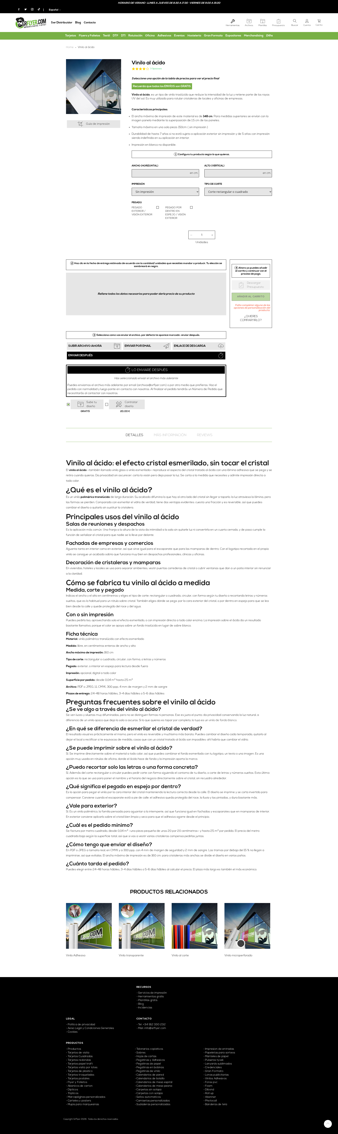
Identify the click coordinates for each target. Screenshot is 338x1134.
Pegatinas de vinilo (148, 1071)
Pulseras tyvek (214, 1060)
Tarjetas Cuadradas (80, 1056)
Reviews (204, 435)
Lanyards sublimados (218, 1064)
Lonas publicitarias (217, 1075)
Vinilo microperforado (238, 955)
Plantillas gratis (147, 1000)
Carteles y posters (80, 1101)
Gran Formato (214, 1071)
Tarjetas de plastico (80, 1071)
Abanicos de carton (80, 1086)
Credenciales (213, 1067)
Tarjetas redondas (79, 1060)
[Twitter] (24, 9)
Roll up (209, 1093)
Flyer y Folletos (77, 1082)
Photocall (211, 1101)
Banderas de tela (216, 1104)
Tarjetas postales (78, 1078)
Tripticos (73, 1093)
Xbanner (210, 1097)
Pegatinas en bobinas (150, 1067)
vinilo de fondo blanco (223, 720)
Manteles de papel (217, 1056)
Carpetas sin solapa (149, 1089)
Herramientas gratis (151, 996)
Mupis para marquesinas (83, 1104)
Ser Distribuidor (61, 22)
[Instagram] (30, 9)
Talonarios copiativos (149, 1049)
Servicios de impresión (152, 993)
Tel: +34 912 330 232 (152, 1024)
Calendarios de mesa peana (154, 1086)
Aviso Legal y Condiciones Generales (91, 1028)
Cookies (73, 1032)
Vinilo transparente (131, 955)
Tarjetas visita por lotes (82, 1067)
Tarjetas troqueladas (81, 1075)
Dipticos (73, 1089)
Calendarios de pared (150, 1075)
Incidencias (145, 1007)
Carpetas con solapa (149, 1093)
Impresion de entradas (219, 1049)
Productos (74, 1049)
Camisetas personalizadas (153, 1101)
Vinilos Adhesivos (216, 1078)
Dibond (209, 1089)
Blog (78, 22)
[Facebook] (17, 9)
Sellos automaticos (148, 1097)
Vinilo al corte (180, 955)
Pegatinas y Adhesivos (150, 1060)
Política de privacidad (81, 1024)
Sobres (140, 1052)
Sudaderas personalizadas (153, 1104)
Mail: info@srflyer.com (152, 1028)
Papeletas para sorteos (220, 1052)
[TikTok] (37, 10)
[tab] (134, 435)
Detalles (134, 435)
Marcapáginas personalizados (86, 1097)
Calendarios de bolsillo (150, 1078)
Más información (170, 435)
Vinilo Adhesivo (75, 955)
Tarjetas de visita (78, 1052)
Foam (208, 1086)
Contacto (90, 22)
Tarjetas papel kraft (80, 1064)
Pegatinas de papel (148, 1064)
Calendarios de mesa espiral (154, 1082)
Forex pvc (211, 1082)
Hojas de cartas (146, 1056)
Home (70, 47)
